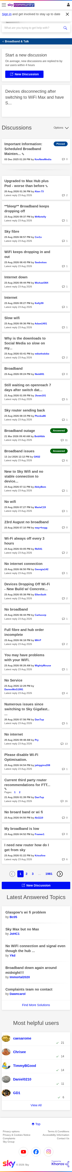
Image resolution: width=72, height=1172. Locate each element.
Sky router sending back (24, 410)
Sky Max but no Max (22, 929)
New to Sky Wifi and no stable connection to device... (23, 476)
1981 (48, 874)
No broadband (16, 609)
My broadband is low (21, 829)
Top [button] (37, 1124)
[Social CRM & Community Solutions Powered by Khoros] (60, 1163)
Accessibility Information (56, 1134)
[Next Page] (59, 873)
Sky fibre (11, 231)
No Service (13, 680)
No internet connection (23, 564)
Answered (59, 430)
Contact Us (63, 1138)
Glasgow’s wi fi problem (25, 912)
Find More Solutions (36, 1005)
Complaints (9, 1138)
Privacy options (11, 1131)
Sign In (67, 5)
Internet (10, 297)
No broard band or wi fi (23, 812)
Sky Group (9, 1141)
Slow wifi (12, 318)
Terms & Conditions (58, 1131)
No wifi (10, 502)
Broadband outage (19, 431)
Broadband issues (19, 451)
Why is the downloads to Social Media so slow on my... (25, 343)
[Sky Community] (21, 5)
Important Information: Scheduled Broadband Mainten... (23, 149)
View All (36, 1105)
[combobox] (32, 28)
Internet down (15, 277)
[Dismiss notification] (67, 14)
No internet (13, 734)
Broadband (13, 368)
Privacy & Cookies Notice (16, 1134)
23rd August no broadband (26, 522)
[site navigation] (4, 5)
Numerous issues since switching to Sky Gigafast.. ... (26, 709)
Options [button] (58, 127)
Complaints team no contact (28, 989)
